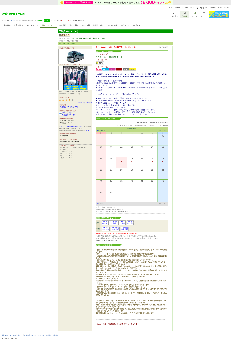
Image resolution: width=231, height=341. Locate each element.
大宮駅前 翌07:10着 (124, 228)
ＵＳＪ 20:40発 (104, 222)
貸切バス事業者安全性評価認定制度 (71, 126)
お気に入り (174, 16)
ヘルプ (170, 8)
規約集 (48, 335)
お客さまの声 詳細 (85, 103)
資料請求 (55, 335)
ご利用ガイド (178, 8)
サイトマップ (189, 8)
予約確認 (184, 16)
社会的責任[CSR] (30, 335)
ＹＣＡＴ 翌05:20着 (105, 228)
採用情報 (41, 335)
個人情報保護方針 (16, 335)
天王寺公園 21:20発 (113, 222)
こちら (87, 130)
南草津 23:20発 (130, 222)
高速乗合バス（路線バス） (69, 107)
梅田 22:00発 (122, 222)
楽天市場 (213, 8)
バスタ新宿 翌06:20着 (115, 228)
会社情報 (5, 335)
